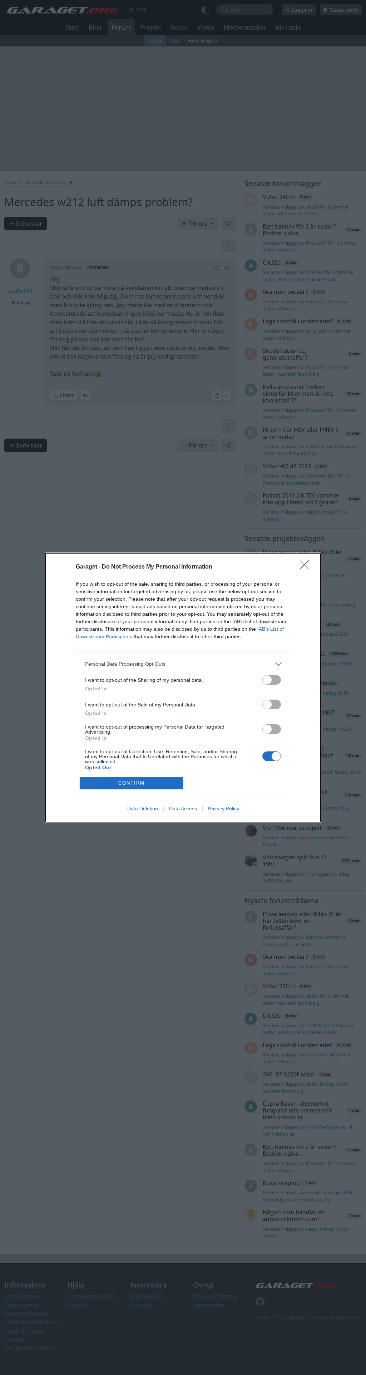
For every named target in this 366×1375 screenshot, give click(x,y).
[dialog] (183, 687)
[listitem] (183, 664)
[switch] (271, 680)
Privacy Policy (223, 808)
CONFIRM (131, 783)
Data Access (183, 808)
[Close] (306, 567)
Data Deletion (142, 808)
